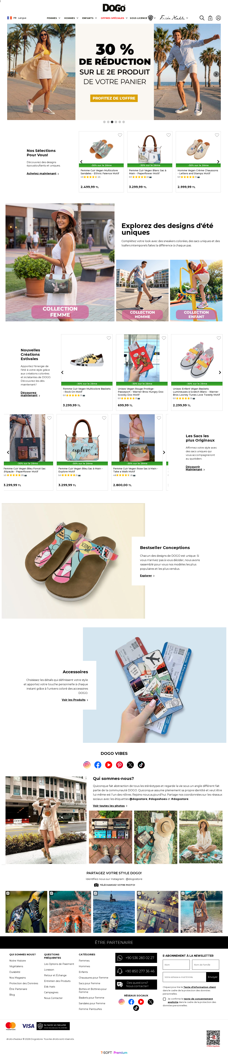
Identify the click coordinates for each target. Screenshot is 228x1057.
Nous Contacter (53, 998)
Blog (12, 994)
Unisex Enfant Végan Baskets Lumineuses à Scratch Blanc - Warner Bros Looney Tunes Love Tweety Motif (195, 391)
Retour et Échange (55, 975)
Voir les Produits (73, 699)
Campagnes (51, 992)
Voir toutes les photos (109, 805)
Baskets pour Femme (91, 997)
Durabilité (14, 972)
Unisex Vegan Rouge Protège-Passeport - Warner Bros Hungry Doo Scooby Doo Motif (139, 391)
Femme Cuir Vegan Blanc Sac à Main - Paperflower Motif (147, 172)
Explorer (146, 575)
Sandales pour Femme (92, 1003)
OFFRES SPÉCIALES (112, 18)
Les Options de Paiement (59, 964)
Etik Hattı (49, 986)
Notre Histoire (17, 960)
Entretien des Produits (57, 981)
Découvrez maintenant (29, 394)
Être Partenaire (18, 989)
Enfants (87, 18)
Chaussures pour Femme (93, 977)
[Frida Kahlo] (172, 18)
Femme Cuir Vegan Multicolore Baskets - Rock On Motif (85, 390)
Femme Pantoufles (90, 1009)
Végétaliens (16, 966)
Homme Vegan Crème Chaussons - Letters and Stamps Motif (198, 172)
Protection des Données (23, 983)
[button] (104, 122)
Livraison (49, 969)
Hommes (69, 18)
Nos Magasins (17, 977)
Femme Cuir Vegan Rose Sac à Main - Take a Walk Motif (139, 470)
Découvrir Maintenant (194, 468)
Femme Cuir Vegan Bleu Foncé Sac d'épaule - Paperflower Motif (28, 470)
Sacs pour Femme (89, 983)
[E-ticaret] (114, 1053)
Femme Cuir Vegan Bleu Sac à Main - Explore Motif (84, 470)
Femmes (52, 18)
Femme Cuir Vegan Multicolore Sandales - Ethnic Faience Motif (100, 172)
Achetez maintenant (41, 173)
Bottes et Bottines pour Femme (93, 991)
